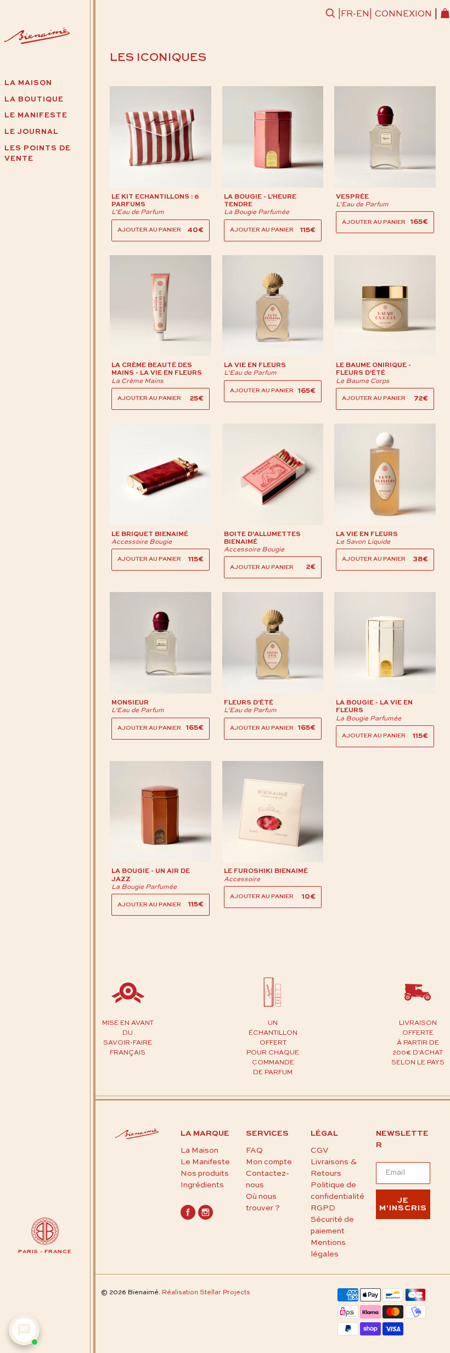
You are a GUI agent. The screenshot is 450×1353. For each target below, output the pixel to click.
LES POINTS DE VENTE (37, 154)
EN (362, 14)
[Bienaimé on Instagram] (205, 1217)
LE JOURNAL (31, 132)
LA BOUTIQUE (34, 99)
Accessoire (242, 879)
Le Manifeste (205, 1162)
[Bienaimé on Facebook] (188, 1217)
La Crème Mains (137, 381)
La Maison (199, 1150)
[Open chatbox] (24, 1330)
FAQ (254, 1150)
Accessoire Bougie (141, 542)
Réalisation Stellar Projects (206, 1292)
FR (347, 14)
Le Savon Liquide (363, 542)
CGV (320, 1150)
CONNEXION (403, 14)
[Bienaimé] (37, 37)
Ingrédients (202, 1185)
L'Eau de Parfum (137, 212)
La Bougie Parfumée (256, 212)
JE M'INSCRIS (403, 1204)
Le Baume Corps (363, 381)
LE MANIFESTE (36, 115)
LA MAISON (28, 83)
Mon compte (269, 1162)
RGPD (323, 1208)
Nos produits (205, 1173)
